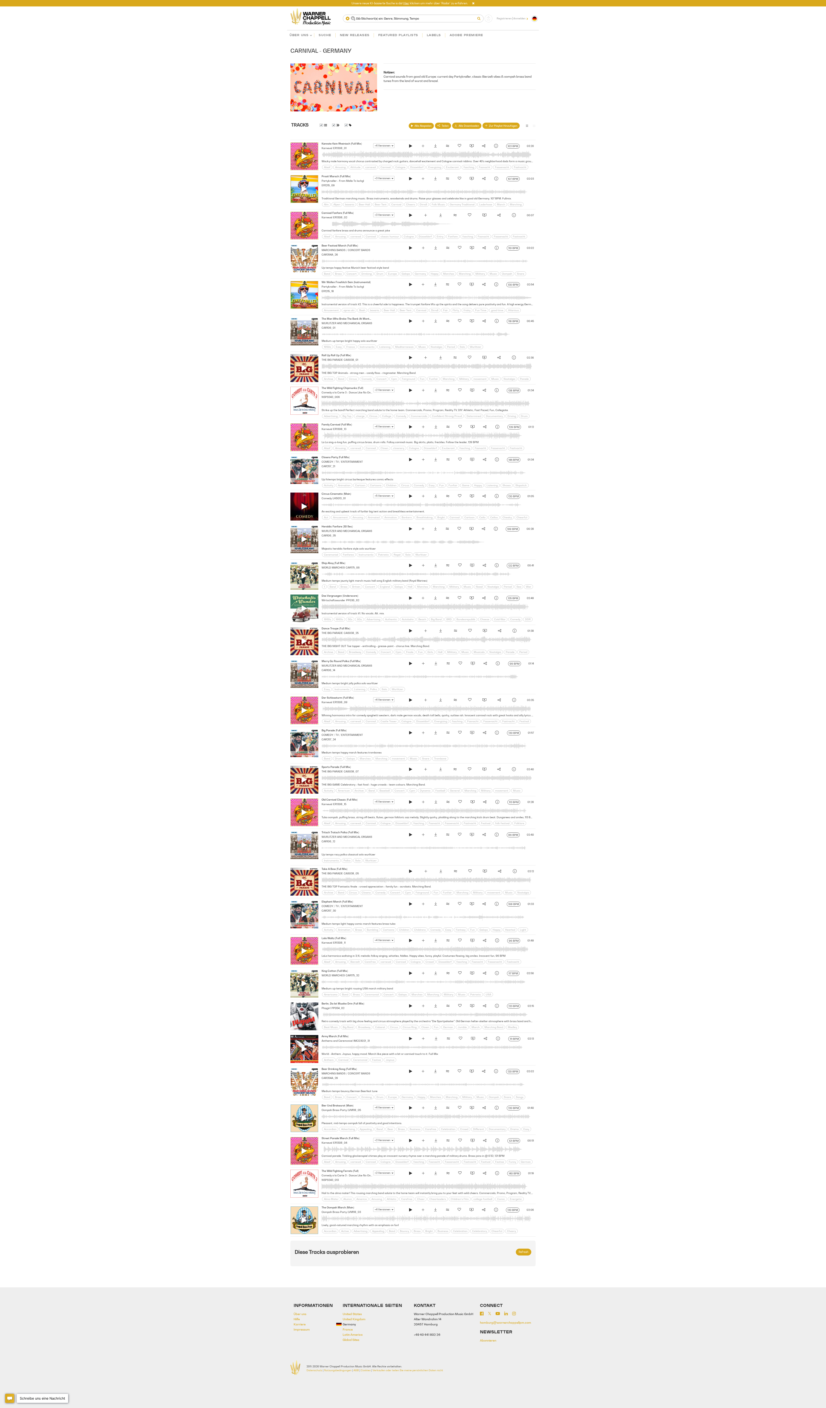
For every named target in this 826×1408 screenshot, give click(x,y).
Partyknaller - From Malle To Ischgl (343, 180)
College (386, 416)
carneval (370, 167)
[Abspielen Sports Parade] (410, 770)
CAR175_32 (352, 975)
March (501, 204)
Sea (518, 586)
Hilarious (513, 310)
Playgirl (326, 1008)
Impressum (302, 1329)
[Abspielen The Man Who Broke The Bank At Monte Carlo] (410, 321)
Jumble (462, 1027)
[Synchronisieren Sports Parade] (484, 770)
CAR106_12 (328, 841)
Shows (506, 485)
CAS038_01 (351, 359)
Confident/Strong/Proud (447, 416)
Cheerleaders (437, 1199)
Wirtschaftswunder (333, 600)
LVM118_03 (354, 1212)
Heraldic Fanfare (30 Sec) (337, 526)
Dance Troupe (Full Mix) (336, 628)
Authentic (391, 619)
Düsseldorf (417, 167)
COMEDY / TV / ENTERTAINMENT (342, 461)
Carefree (370, 961)
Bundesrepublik (465, 619)
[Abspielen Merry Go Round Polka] (410, 664)
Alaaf (327, 167)
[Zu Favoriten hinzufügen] (459, 146)
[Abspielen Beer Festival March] (410, 248)
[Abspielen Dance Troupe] (410, 631)
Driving (511, 416)
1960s (339, 619)
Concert (352, 273)
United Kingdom (354, 1319)
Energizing (434, 167)
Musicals (479, 652)
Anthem (329, 1059)
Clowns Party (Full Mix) (336, 457)
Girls (430, 652)
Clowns (366, 892)
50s (350, 619)
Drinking (366, 273)
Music (493, 273)
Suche (325, 35)
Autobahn (408, 619)
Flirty (456, 310)
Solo (462, 346)
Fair (445, 310)
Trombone (440, 758)
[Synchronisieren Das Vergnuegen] (471, 598)
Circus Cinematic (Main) (336, 493)
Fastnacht (520, 167)
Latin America (353, 1334)
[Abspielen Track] (304, 156)
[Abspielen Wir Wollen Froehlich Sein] (410, 285)
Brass (338, 273)
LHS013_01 (339, 498)
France (350, 346)
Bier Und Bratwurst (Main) (337, 1105)
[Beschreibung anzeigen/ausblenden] (323, 125)
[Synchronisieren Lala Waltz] (472, 941)
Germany (420, 273)
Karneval (327, 148)
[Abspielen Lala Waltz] (410, 941)
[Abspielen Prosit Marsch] (410, 179)
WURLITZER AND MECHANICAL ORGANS (347, 323)
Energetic (516, 1199)
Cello (482, 517)
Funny (512, 1161)
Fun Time (480, 310)
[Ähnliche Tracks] (447, 146)
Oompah (507, 273)
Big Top (346, 416)
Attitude (355, 167)
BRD (449, 619)
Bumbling (372, 929)
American (344, 790)
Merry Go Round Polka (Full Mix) (341, 661)
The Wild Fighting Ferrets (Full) (340, 1170)
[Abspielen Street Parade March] (410, 1141)
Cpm (394, 378)
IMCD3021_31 (361, 1040)
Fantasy (460, 929)
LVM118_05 (354, 1110)
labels (434, 35)
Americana (330, 994)
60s (359, 619)
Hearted (510, 929)
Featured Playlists (398, 35)
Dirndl (423, 204)
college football (482, 1199)
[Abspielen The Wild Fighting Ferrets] (410, 1174)
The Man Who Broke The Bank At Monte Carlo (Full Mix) (356, 318)
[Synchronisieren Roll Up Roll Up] (484, 358)
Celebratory (479, 1231)
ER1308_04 (340, 1142)
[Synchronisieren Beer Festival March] (471, 248)
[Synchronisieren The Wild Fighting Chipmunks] (472, 391)
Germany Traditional (462, 204)
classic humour (390, 236)
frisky (467, 310)
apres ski (349, 310)
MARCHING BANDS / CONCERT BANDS (346, 250)
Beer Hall (364, 204)
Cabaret (380, 1027)
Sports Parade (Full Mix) (336, 767)
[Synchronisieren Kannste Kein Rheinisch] (471, 146)
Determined (474, 416)
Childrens (420, 929)
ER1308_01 (340, 148)
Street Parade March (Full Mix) (340, 1138)
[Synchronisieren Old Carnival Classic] (472, 802)
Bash (362, 310)
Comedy (367, 378)
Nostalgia (436, 346)
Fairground (408, 378)
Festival (524, 721)
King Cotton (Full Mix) (335, 970)
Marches (448, 273)
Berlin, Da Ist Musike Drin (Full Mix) (343, 1003)
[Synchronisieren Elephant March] (471, 904)
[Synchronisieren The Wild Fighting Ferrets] (472, 1174)
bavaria (349, 204)
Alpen (336, 204)
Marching (516, 204)
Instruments (367, 346)
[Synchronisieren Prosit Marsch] (471, 179)
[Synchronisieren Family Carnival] (472, 427)
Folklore (519, 823)
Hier (406, 3)
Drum (379, 273)
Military (480, 273)
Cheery (511, 1231)
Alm (326, 204)
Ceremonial (331, 554)
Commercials (419, 416)
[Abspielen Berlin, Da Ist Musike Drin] (410, 1006)
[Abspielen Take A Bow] (410, 872)
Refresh (523, 1252)
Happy (434, 273)
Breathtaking (424, 517)
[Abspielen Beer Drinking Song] (410, 1072)
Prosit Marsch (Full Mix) (336, 176)
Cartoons (375, 485)
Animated (374, 517)
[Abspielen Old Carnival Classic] (410, 802)
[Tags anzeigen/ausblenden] (348, 125)
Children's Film (460, 1199)
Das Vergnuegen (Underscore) (340, 595)
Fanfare (453, 236)
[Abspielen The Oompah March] (410, 1210)
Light (523, 929)
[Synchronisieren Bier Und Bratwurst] (471, 1108)
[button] (473, 3)
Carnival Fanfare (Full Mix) (338, 212)
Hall (410, 586)
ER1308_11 (339, 942)
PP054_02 (337, 1008)
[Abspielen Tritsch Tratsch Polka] (410, 835)
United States (352, 1314)
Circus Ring (410, 1027)
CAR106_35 (329, 535)
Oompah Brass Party (334, 1110)
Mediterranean (404, 346)
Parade (524, 378)
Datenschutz (314, 1370)
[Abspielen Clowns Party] (410, 460)
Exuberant (452, 167)
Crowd (429, 961)
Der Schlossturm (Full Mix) (338, 697)
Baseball (384, 790)
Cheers (410, 204)
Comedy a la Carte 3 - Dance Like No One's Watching (354, 392)
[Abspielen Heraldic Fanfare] (410, 529)
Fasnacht (484, 167)
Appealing (366, 1129)
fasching (469, 167)
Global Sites (351, 1340)
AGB (356, 1370)
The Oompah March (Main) (338, 1207)
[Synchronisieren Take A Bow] (484, 872)
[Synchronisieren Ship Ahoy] (472, 566)
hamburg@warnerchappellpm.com (505, 1322)
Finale (409, 652)
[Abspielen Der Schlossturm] (410, 700)
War (528, 586)
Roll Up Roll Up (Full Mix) (336, 355)
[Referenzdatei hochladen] (488, 18)
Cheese (484, 619)
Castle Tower (389, 721)
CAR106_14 (328, 670)
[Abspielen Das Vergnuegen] (410, 598)
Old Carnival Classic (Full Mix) (340, 799)
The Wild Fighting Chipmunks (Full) (342, 388)
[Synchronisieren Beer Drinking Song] (471, 1072)
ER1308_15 (339, 804)
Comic (501, 1199)
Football (440, 790)
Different (478, 1129)
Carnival (386, 167)
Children (391, 485)
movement (480, 378)
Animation (344, 485)
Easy (339, 346)
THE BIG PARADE (332, 359)
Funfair (433, 378)
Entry (440, 236)
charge (360, 416)
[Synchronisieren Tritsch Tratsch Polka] (471, 835)
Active (345, 1231)
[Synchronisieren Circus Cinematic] (471, 496)
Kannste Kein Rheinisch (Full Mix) (342, 143)
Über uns (299, 35)
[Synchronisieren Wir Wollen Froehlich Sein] (471, 285)
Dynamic (425, 790)
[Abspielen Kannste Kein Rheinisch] (410, 146)
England (385, 586)
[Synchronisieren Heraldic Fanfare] (471, 529)
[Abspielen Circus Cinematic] (410, 496)
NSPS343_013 (330, 1180)
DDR (528, 619)
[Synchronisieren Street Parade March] (472, 1141)
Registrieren (504, 18)
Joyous (390, 1059)
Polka (373, 689)
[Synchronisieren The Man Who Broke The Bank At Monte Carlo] (471, 321)
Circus (353, 378)
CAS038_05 (351, 873)
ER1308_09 (340, 702)
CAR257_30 (329, 910)
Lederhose (485, 204)
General (455, 790)
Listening (384, 346)
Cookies (366, 1370)
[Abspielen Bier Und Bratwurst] (410, 1108)
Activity (328, 485)
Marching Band (493, 1027)
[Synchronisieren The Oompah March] (471, 1210)
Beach (422, 619)
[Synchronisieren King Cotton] (472, 974)
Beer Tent (381, 204)
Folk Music (438, 204)
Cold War (499, 619)
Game (465, 485)
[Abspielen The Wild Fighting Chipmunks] (410, 391)
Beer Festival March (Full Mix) (340, 245)
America (361, 1199)
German (448, 1027)
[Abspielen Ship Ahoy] (410, 566)
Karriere (300, 1324)
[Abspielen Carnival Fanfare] (410, 216)
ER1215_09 (328, 185)
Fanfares (348, 554)
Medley (512, 1027)
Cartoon (360, 485)
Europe (392, 273)
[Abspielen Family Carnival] (410, 427)
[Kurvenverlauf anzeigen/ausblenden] (335, 125)
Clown (384, 448)
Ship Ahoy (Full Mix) (333, 563)
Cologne (400, 167)
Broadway (355, 652)
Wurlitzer (475, 346)
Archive (328, 378)
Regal (397, 554)
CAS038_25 (351, 633)
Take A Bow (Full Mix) (334, 868)
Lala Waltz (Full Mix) (334, 938)
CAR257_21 (328, 466)
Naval (479, 586)
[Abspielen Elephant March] (410, 904)
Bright (441, 517)
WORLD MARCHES (333, 567)
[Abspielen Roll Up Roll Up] (410, 358)
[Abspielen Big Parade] (410, 733)
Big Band (436, 619)
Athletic (391, 1199)
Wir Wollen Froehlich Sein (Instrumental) (346, 282)
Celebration (448, 1129)
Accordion (330, 1129)
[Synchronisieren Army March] (472, 1039)
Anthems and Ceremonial (337, 1040)
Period (451, 346)
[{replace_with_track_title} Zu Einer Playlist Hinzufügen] (422, 146)
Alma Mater (331, 1199)
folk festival (502, 823)
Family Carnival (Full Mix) (337, 424)
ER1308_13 (339, 429)
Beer (390, 1129)
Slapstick (521, 485)
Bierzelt (355, 961)
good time (497, 310)
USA (488, 994)
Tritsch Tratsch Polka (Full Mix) (340, 832)
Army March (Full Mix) (335, 1036)
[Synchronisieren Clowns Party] (472, 460)
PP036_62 (352, 600)
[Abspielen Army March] (410, 1039)
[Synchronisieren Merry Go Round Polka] (472, 664)
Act (326, 517)
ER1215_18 (328, 291)
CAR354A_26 (330, 254)
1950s (327, 346)
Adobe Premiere (466, 35)
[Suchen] (479, 18)
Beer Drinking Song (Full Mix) (339, 1069)
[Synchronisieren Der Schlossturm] (484, 700)
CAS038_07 (351, 771)
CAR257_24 (329, 739)
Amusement (331, 310)
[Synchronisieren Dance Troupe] (484, 631)
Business (415, 1129)
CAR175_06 (353, 567)
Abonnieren (488, 1340)
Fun (422, 378)
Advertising (331, 416)
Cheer (421, 1199)
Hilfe (297, 1319)
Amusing (340, 167)
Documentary (494, 416)
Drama (514, 1129)
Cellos (494, 517)
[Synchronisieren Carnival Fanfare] (484, 216)
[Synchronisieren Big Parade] (472, 733)
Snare (520, 273)
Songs (519, 1097)
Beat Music (331, 1027)
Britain (356, 586)
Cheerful (521, 517)
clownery (398, 448)
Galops (406, 273)
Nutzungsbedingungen (337, 1370)
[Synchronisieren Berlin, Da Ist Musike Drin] (472, 1006)
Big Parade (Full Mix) (334, 730)
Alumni (347, 1199)
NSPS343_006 (331, 397)
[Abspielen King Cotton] (410, 974)
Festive (376, 1059)
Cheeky (507, 517)
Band (327, 273)
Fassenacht (502, 167)
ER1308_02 (340, 217)
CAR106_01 (328, 327)
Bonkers (407, 517)
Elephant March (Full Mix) (337, 901)
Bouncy (404, 1231)
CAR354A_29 (330, 1078)
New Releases (355, 35)
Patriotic (383, 554)
